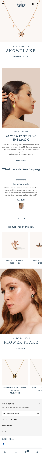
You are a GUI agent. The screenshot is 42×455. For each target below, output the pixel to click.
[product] (5, 451)
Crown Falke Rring (14, 260)
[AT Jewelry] (21, 4)
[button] (37, 4)
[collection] (16, 452)
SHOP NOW (21, 348)
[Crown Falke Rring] (15, 245)
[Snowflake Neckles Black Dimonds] (15, 372)
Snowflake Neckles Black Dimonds (14, 389)
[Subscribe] (38, 413)
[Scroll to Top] (38, 443)
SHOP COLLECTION (21, 56)
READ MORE (21, 160)
